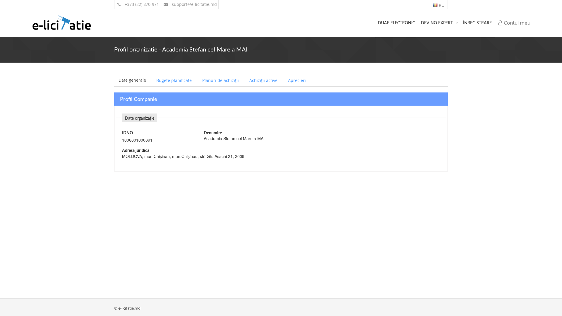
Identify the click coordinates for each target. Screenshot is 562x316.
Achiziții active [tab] (263, 80)
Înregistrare (477, 23)
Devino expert (437, 23)
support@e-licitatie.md (194, 4)
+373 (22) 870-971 (141, 4)
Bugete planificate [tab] (174, 80)
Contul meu (516, 22)
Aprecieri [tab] (297, 80)
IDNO (127, 133)
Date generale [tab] (132, 80)
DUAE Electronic (396, 23)
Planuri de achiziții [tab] (220, 80)
